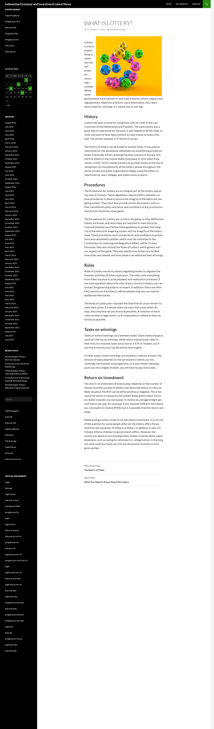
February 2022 (11, 307)
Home (168, 4)
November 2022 (12, 271)
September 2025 (12, 163)
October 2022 (11, 275)
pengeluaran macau (13, 638)
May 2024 (9, 199)
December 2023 (12, 219)
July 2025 (9, 171)
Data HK (8, 417)
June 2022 (9, 291)
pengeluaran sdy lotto (14, 614)
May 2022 (9, 295)
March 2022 (10, 303)
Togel (7, 482)
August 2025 (10, 167)
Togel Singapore (12, 411)
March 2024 (10, 207)
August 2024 (10, 187)
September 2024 (12, 183)
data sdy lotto (11, 651)
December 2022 (12, 267)
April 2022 (9, 299)
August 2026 (10, 122)
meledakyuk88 (117, 29)
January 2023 (11, 263)
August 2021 (10, 331)
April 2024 (9, 203)
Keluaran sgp (10, 441)
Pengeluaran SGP (12, 21)
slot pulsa (9, 453)
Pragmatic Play (11, 33)
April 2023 (9, 251)
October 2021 (11, 323)
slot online (9, 45)
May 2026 (9, 135)
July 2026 (9, 126)
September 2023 (12, 231)
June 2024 (9, 195)
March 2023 (10, 255)
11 (11, 88)
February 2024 (11, 211)
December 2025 (12, 155)
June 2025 (9, 175)
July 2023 (9, 239)
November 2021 (12, 319)
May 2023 (9, 247)
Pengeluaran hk (12, 39)
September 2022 (12, 279)
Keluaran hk (182, 4)
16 (30, 88)
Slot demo (9, 435)
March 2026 (10, 143)
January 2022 (11, 311)
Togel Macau (10, 447)
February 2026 (11, 147)
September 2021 (12, 327)
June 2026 (9, 131)
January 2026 (11, 151)
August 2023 (10, 235)
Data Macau (10, 51)
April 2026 (9, 139)
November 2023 (12, 223)
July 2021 (9, 335)
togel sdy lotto (11, 645)
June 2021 (9, 339)
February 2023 (11, 259)
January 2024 (11, 215)
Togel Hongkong (12, 15)
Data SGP (196, 4)
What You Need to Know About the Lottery (106, 480)
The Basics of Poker (94, 468)
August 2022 (10, 283)
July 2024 (9, 191)
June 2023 (9, 243)
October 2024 (11, 179)
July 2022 (9, 287)
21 (22, 92)
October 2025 (11, 159)
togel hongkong (12, 429)
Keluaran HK (10, 27)
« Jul (8, 105)
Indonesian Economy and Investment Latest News (38, 4)
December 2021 (12, 315)
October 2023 (11, 227)
